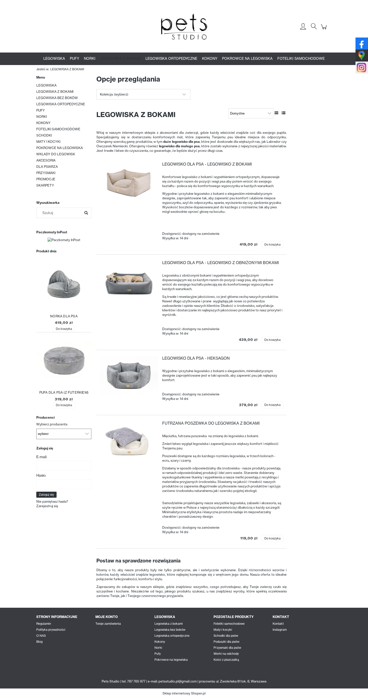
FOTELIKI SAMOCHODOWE (58, 129)
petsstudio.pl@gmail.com (177, 681)
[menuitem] (54, 59)
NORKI (41, 117)
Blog (39, 641)
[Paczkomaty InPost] (64, 239)
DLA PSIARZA (47, 167)
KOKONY (43, 123)
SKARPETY (45, 185)
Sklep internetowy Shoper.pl (184, 693)
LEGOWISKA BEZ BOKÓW (57, 98)
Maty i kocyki (223, 629)
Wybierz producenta (51, 424)
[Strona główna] (184, 27)
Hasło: (41, 475)
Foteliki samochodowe (229, 623)
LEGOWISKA (46, 85)
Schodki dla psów (226, 635)
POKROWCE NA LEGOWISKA (59, 148)
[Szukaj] (86, 213)
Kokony (159, 641)
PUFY (40, 110)
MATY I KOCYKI (48, 142)
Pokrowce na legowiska (171, 659)
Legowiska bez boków (169, 629)
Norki (158, 647)
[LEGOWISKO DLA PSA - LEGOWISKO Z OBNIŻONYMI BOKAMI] (129, 279)
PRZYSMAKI (45, 173)
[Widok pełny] (283, 113)
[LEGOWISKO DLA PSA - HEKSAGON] (129, 375)
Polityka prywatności (50, 629)
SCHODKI (44, 135)
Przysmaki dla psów (227, 647)
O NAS (41, 635)
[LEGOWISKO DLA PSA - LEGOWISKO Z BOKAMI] (129, 181)
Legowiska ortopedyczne (172, 635)
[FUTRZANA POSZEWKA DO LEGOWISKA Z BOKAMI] (129, 440)
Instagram (280, 629)
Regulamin (43, 623)
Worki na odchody (226, 653)
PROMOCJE (45, 179)
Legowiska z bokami (168, 623)
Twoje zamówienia (108, 623)
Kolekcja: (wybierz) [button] (114, 94)
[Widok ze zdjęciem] (276, 113)
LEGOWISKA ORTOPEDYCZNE (60, 104)
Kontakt (278, 623)
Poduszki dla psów (226, 641)
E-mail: (41, 457)
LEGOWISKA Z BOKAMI (54, 92)
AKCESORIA (46, 160)
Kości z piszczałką (226, 659)
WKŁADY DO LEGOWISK (55, 154)
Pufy (157, 653)
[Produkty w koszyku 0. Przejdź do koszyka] (324, 30)
